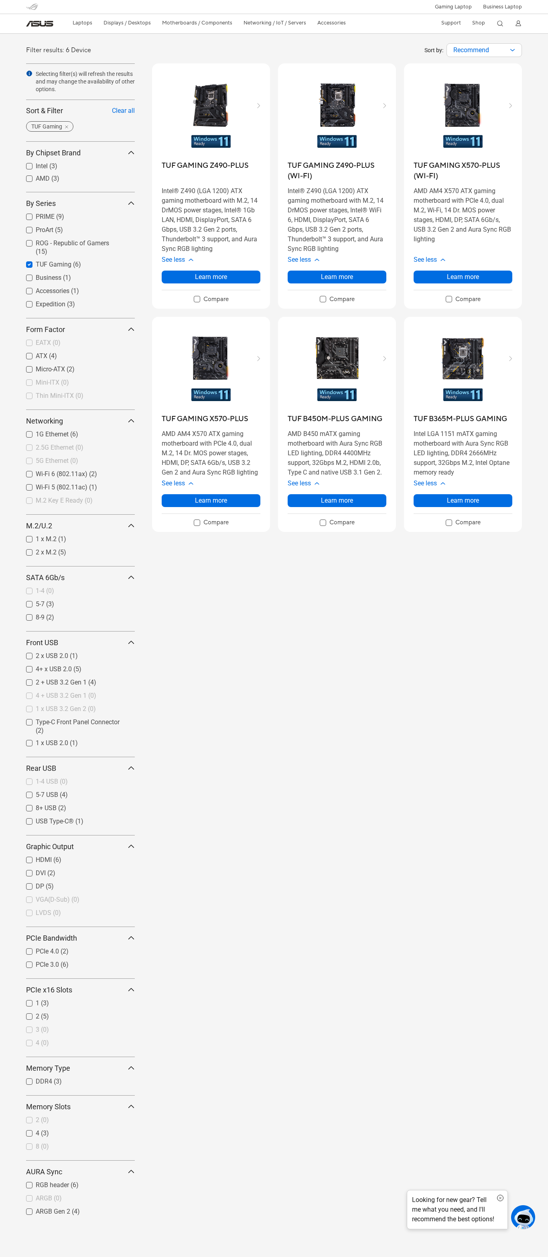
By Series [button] (41, 203)
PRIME (35, 214)
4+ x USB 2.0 (44, 667)
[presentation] (512, 50)
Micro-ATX (40, 367)
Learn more (211, 277)
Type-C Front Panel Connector (68, 720)
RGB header (42, 1183)
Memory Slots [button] (48, 1106)
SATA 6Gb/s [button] (45, 577)
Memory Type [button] (48, 1068)
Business (39, 275)
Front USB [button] (42, 642)
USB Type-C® (45, 819)
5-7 (30, 602)
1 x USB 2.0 (42, 741)
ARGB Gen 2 (43, 1209)
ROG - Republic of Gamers (62, 241)
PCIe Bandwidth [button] (51, 938)
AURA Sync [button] (44, 1171)
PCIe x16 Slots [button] (49, 990)
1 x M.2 (36, 537)
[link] (39, 23)
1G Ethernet (42, 432)
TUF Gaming (44, 262)
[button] (453, 7)
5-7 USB (37, 793)
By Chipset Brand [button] (53, 153)
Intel (32, 164)
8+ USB (36, 806)
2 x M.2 (36, 550)
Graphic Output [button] (50, 846)
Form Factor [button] (45, 329)
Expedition (41, 302)
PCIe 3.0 (37, 962)
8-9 (30, 615)
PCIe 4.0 (37, 949)
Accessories (43, 289)
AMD (33, 176)
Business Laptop (502, 7)
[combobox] (484, 50)
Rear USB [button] (41, 768)
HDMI (34, 858)
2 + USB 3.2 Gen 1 (51, 680)
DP (30, 884)
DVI (31, 871)
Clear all (123, 110)
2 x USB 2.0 (42, 654)
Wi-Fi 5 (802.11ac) (52, 485)
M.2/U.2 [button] (39, 526)
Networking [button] (44, 421)
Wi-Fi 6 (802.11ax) (52, 472)
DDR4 (34, 1079)
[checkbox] (211, 299)
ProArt (35, 228)
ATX (32, 354)
